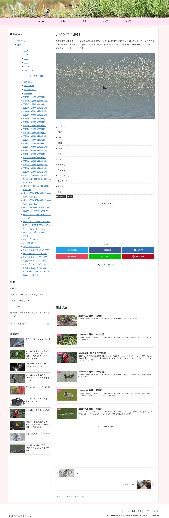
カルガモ (61, 165)
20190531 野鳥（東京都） (34, 104)
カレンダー (62, 170)
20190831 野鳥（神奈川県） (35, 172)
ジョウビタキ (63, 176)
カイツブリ (62, 159)
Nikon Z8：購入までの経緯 (35, 232)
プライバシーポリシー (20, 301)
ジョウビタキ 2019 (31, 247)
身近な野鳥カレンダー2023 (35, 257)
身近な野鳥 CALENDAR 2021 (36, 250)
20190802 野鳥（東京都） (34, 158)
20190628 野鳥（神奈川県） (35, 136)
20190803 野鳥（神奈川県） (35, 161)
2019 (60, 132)
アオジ (60, 154)
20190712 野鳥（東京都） (34, 143)
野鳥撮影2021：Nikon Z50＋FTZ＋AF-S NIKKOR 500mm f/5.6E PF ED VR (36, 271)
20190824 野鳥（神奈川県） (35, 168)
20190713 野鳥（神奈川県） (35, 147)
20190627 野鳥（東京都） (34, 133)
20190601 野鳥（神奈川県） (35, 108)
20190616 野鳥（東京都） (34, 122)
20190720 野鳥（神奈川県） (35, 150)
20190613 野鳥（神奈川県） (35, 115)
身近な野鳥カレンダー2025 (35, 264)
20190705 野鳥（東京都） (34, 140)
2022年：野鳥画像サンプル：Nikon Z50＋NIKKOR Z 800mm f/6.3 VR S (37, 179)
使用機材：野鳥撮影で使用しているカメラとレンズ (29, 314)
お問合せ (14, 288)
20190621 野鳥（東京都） (34, 126)
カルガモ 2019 (29, 243)
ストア (155, 511)
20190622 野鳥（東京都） (34, 129)
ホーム (126, 511)
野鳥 (59, 192)
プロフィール (16, 307)
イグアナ (147, 511)
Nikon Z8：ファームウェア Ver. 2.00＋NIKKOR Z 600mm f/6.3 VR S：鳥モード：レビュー (36, 225)
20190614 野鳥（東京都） (34, 118)
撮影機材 (61, 186)
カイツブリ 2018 (37, 76)
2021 (60, 143)
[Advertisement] (105, 222)
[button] (48, 324)
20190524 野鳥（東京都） (34, 97)
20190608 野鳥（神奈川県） (35, 111)
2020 (60, 137)
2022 (60, 148)
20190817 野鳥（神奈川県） (35, 165)
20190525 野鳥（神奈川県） (35, 101)
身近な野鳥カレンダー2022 (35, 254)
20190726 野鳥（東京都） (34, 154)
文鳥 (133, 511)
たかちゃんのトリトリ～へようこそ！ (26, 294)
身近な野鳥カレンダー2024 (35, 261)
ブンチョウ (62, 181)
